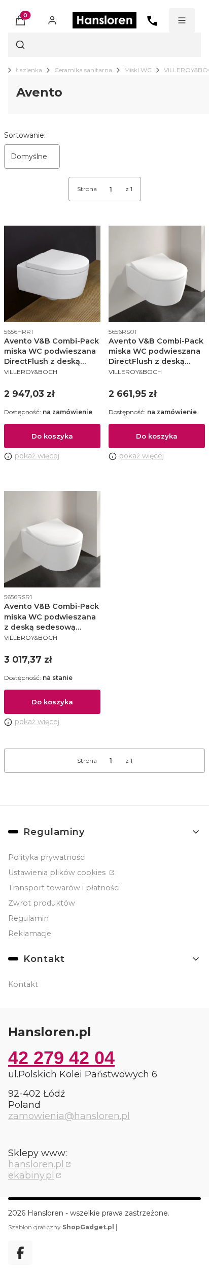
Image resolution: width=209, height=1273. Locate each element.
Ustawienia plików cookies (58, 872)
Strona (87, 189)
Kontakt (23, 984)
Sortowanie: (25, 135)
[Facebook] (20, 1252)
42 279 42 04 (61, 1057)
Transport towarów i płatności (64, 887)
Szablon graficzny (61, 1227)
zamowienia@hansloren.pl (69, 1116)
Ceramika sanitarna (83, 70)
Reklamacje (29, 933)
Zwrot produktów (41, 903)
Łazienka (29, 70)
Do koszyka (52, 436)
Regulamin (28, 918)
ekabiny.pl (31, 1175)
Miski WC (138, 70)
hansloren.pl (36, 1164)
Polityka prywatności (47, 857)
